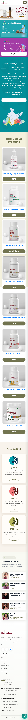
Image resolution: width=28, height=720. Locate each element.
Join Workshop (14, 35)
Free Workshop (5, 665)
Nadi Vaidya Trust (7, 707)
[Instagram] (6, 649)
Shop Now (14, 54)
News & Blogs (4, 671)
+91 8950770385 (8, 682)
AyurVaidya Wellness (8, 710)
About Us (3, 660)
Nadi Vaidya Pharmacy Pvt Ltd (10, 704)
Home (2, 657)
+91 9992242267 (8, 684)
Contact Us (4, 674)
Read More (14, 479)
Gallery (3, 663)
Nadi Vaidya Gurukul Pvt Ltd (10, 701)
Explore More (14, 100)
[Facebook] (2, 649)
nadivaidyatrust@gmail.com (11, 690)
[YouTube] (10, 649)
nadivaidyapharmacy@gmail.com (12, 688)
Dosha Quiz (4, 668)
